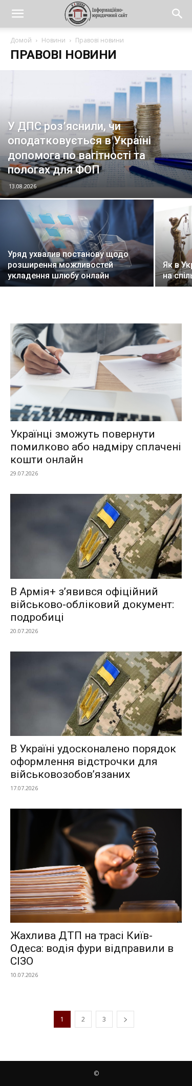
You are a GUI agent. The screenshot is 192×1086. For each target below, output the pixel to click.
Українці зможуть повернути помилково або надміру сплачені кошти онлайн (95, 447)
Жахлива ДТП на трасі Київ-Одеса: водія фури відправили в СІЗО (92, 948)
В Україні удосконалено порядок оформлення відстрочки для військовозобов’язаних (93, 761)
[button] (17, 14)
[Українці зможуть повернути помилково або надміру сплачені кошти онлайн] (96, 372)
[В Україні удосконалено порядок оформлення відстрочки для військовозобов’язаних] (96, 693)
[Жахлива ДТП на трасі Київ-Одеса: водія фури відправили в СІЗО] (96, 866)
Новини (53, 40)
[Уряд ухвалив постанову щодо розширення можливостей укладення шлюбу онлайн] (77, 251)
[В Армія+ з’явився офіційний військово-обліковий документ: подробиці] (96, 536)
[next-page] (125, 1019)
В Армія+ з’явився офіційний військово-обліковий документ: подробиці (92, 604)
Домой (21, 40)
